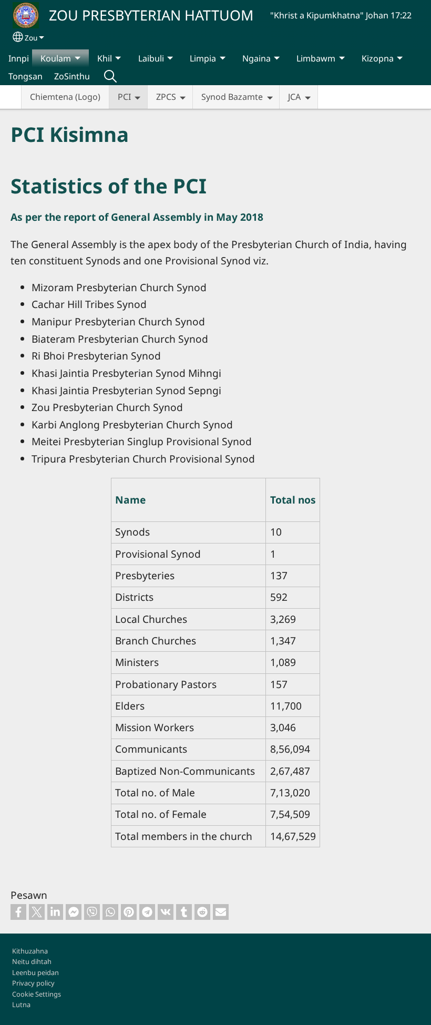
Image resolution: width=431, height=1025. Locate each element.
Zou (31, 38)
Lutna (21, 1004)
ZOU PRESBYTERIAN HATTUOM (151, 15)
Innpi (18, 58)
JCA (294, 96)
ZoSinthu (72, 76)
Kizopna (378, 58)
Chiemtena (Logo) (65, 96)
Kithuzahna (30, 951)
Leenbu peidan (35, 972)
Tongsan (25, 76)
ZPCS (166, 96)
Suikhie (110, 76)
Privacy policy (33, 983)
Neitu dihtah (32, 961)
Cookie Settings (36, 994)
